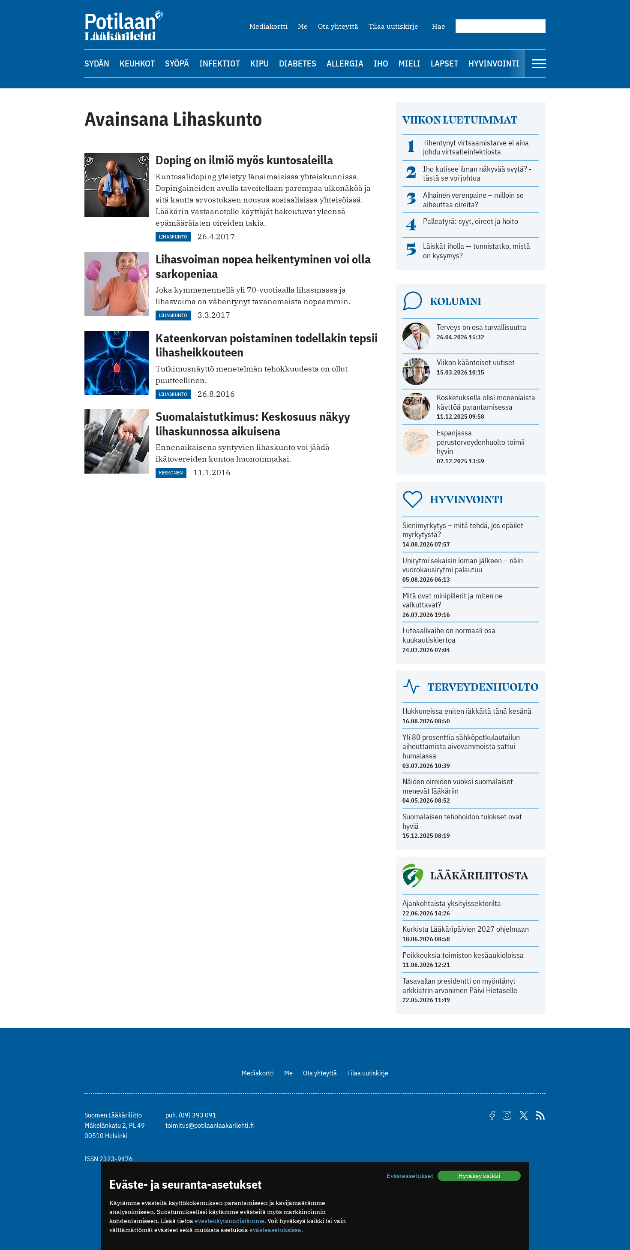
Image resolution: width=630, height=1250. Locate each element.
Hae (438, 26)
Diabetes (297, 63)
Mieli (409, 63)
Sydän (96, 63)
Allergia (345, 63)
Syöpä (177, 63)
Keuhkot (137, 63)
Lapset (444, 63)
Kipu (259, 63)
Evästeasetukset (410, 1176)
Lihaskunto (173, 236)
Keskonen (171, 472)
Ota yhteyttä (338, 26)
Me (303, 26)
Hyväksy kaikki (479, 1176)
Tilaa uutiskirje (393, 26)
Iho (381, 63)
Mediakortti (268, 26)
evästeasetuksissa (275, 1230)
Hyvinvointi (493, 63)
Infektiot (219, 63)
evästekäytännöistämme (229, 1221)
